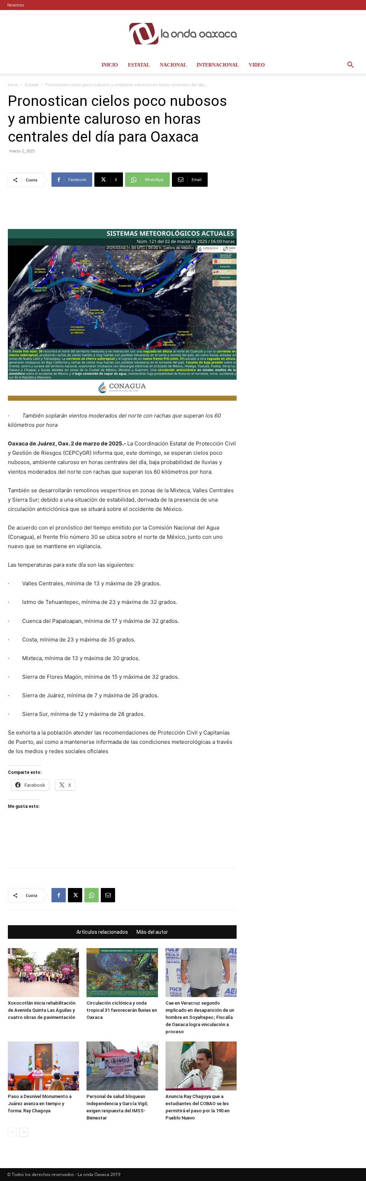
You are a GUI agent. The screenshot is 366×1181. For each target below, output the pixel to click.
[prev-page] (12, 1132)
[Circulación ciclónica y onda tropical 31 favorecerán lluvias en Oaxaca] (122, 972)
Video (257, 65)
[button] (350, 65)
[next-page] (23, 1132)
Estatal (139, 65)
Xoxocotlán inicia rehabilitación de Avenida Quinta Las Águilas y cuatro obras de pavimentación (41, 1010)
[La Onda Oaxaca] (183, 33)
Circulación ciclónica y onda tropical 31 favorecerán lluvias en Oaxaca (121, 1010)
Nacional (173, 65)
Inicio (110, 65)
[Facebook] (58, 895)
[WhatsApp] (91, 895)
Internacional (218, 65)
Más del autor (152, 931)
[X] (75, 895)
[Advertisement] (122, 210)
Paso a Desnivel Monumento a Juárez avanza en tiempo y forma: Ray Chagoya (39, 1103)
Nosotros (15, 5)
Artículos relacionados (102, 931)
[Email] (108, 895)
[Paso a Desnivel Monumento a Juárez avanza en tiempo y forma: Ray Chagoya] (43, 1065)
